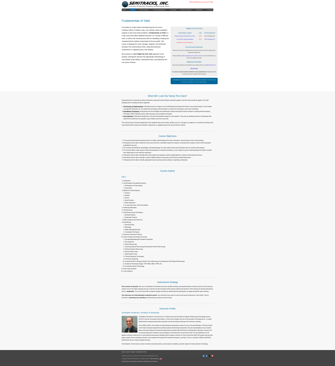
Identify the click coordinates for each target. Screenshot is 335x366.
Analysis (133, 352)
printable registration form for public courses (191, 55)
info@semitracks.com (211, 65)
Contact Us (154, 361)
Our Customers (132, 361)
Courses (133, 9)
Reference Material (186, 9)
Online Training (144, 9)
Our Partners (140, 361)
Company (210, 9)
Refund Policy (194, 68)
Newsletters (199, 9)
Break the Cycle (147, 361)
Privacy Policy (125, 361)
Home (124, 9)
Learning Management (159, 9)
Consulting (173, 9)
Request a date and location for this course (185, 36)
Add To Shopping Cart (209, 39)
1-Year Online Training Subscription (184, 39)
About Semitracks (154, 358)
